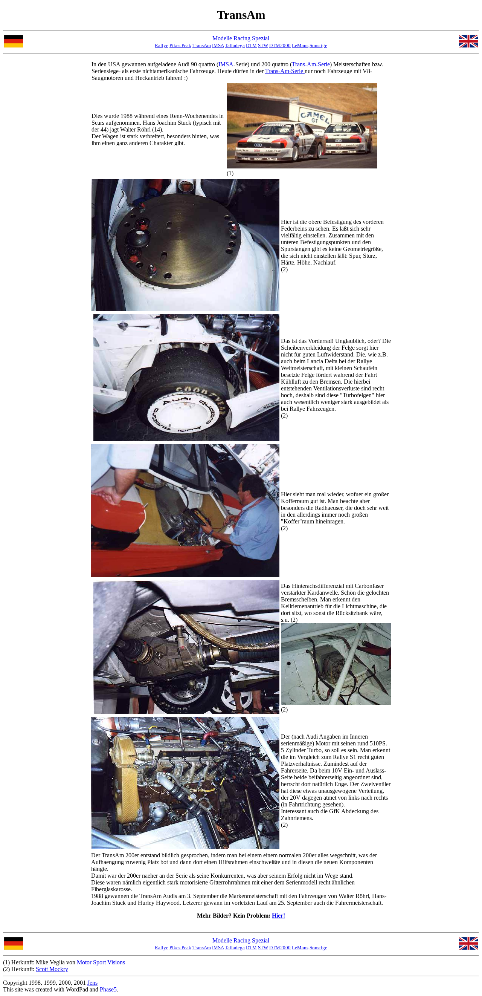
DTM (251, 45)
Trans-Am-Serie (311, 64)
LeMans (300, 45)
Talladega (235, 45)
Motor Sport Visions (101, 962)
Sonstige (318, 45)
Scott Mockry (52, 969)
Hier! (278, 915)
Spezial (260, 38)
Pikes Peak (180, 45)
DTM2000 (280, 45)
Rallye (161, 45)
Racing (241, 38)
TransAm (201, 45)
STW (263, 45)
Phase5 (108, 989)
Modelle (222, 38)
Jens (92, 982)
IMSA (218, 45)
